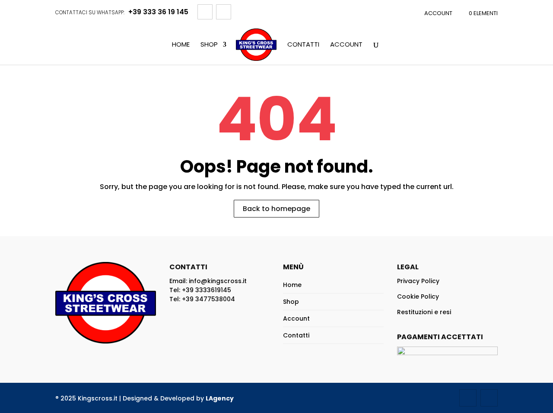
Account (438, 13)
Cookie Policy (418, 296)
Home (181, 45)
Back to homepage (276, 209)
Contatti (303, 45)
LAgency (220, 398)
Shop (209, 45)
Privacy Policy (418, 281)
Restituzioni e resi (424, 312)
